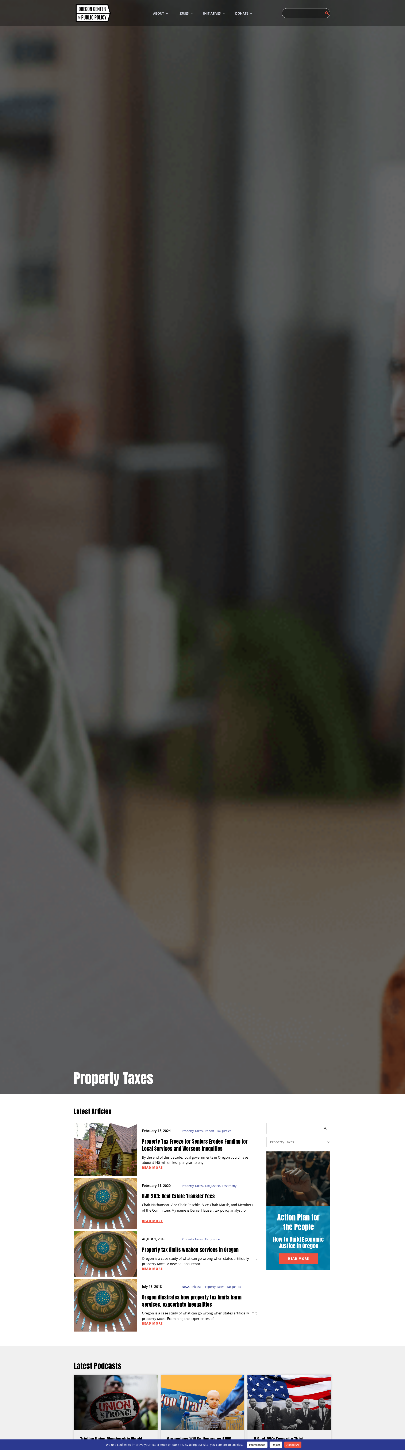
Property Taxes (192, 1131)
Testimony (229, 1186)
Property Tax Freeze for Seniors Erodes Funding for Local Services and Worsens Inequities (195, 1145)
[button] (166, 13)
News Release (191, 1287)
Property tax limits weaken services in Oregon (190, 1250)
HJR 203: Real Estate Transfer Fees (178, 1196)
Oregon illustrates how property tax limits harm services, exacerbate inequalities (192, 1301)
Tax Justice (223, 1131)
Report (209, 1131)
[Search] (327, 13)
